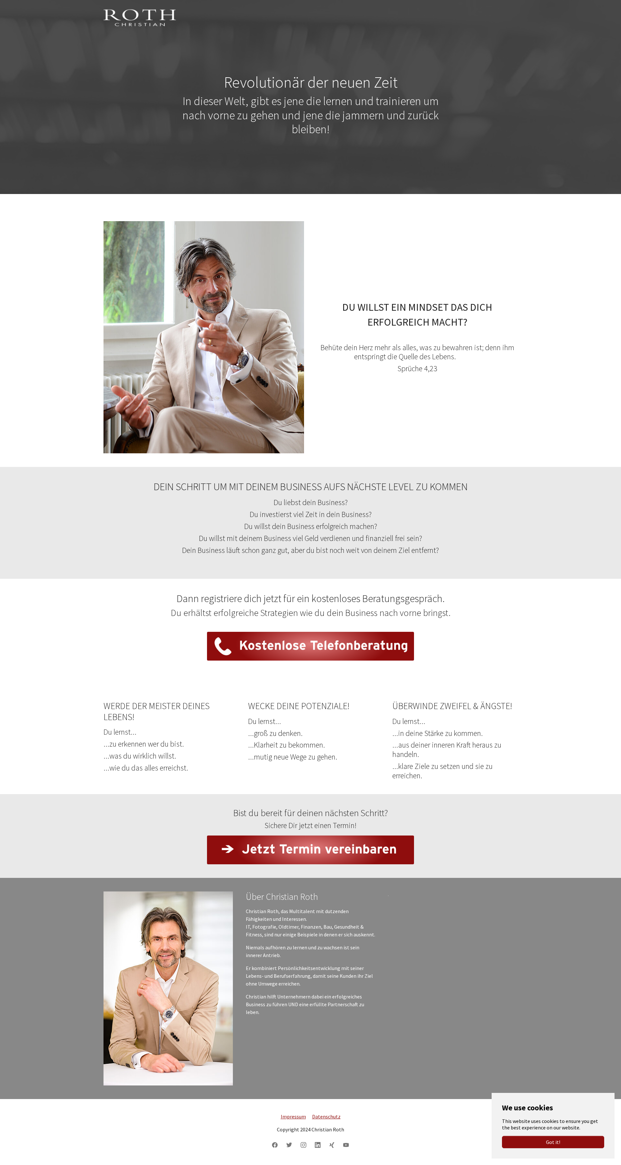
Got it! (553, 1142)
